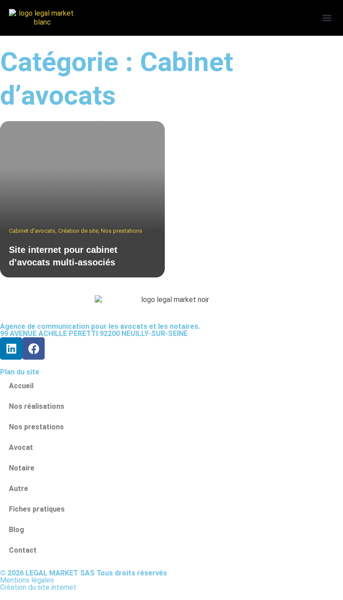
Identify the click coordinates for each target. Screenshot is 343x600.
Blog (16, 529)
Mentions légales (27, 580)
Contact (23, 550)
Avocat (21, 447)
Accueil (21, 386)
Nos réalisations (36, 406)
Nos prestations (36, 427)
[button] (326, 18)
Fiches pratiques (37, 509)
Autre (18, 488)
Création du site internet (38, 587)
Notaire (21, 468)
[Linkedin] (11, 348)
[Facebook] (33, 348)
